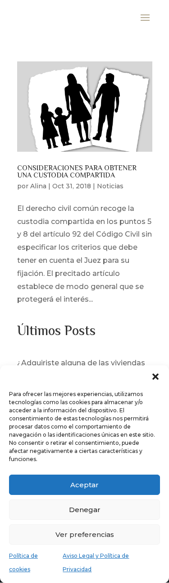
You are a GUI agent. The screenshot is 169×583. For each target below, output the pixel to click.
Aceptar (84, 484)
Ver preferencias (84, 534)
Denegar (84, 509)
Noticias (110, 186)
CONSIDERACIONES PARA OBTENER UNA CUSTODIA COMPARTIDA (77, 172)
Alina (38, 186)
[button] (155, 376)
